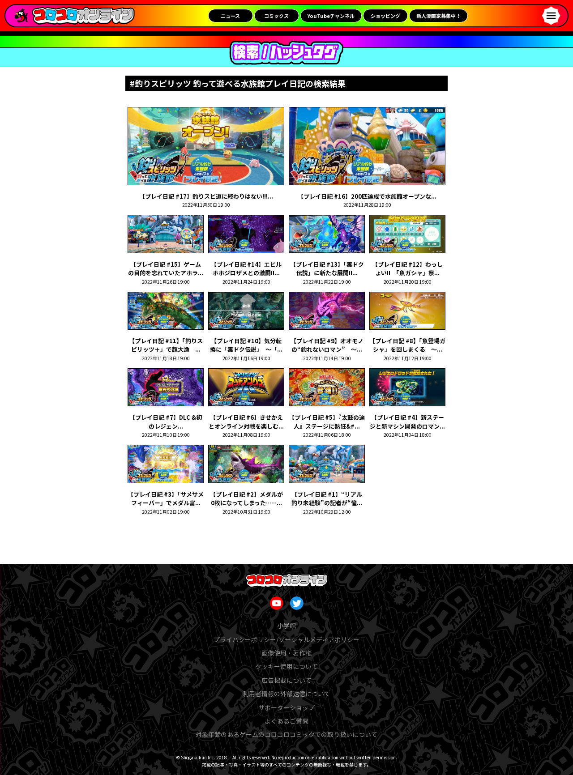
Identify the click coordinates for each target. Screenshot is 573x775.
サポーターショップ (286, 707)
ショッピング (385, 15)
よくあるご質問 (286, 720)
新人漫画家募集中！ (438, 15)
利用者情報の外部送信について (286, 693)
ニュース (230, 15)
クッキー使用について (286, 666)
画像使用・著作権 (286, 652)
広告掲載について (286, 680)
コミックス (276, 15)
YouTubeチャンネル (331, 15)
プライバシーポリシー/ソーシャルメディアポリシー (286, 639)
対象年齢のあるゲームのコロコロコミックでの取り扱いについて (286, 734)
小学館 (286, 625)
